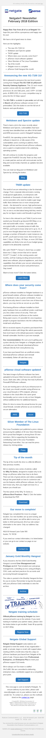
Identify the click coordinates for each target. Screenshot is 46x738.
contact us (25, 697)
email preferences (16, 729)
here (42, 3)
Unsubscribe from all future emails (23, 734)
